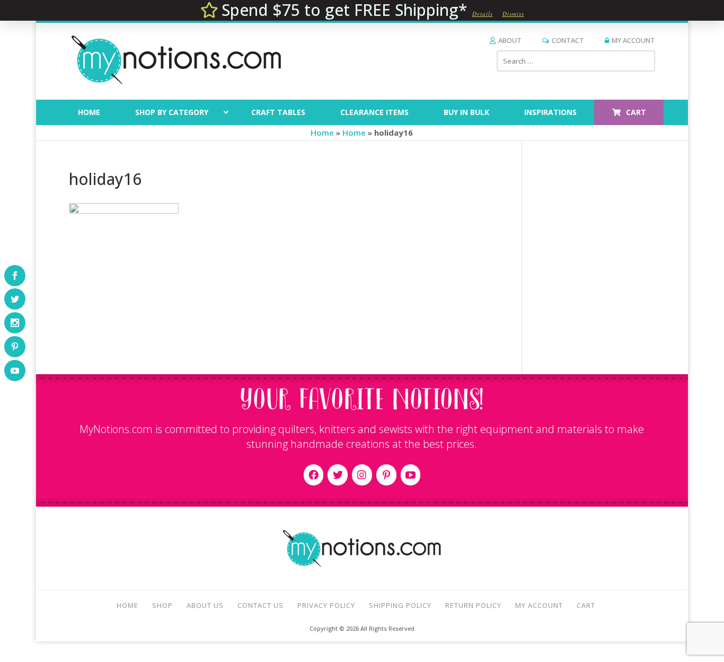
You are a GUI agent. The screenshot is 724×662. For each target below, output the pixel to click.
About (510, 40)
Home (322, 132)
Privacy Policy (326, 605)
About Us (205, 605)
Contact (568, 40)
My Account (633, 40)
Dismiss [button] (513, 13)
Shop (162, 605)
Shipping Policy (400, 605)
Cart (586, 605)
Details (482, 13)
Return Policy (473, 605)
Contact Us (260, 605)
